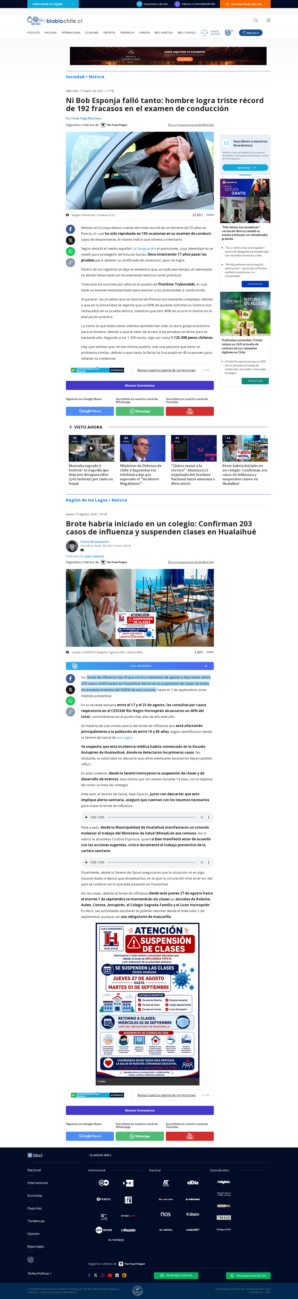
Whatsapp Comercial (179, 1275)
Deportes (109, 32)
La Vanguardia (144, 248)
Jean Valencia (94, 556)
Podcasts (33, 32)
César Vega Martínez (86, 118)
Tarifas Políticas (38, 1273)
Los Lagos (125, 737)
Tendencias (127, 32)
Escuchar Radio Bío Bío (246, 4)
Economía (92, 32)
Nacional (51, 32)
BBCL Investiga (163, 32)
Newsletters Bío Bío (156, 4)
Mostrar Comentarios (140, 385)
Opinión (144, 32)
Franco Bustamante (94, 542)
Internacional (71, 32)
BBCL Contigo (187, 32)
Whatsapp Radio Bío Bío (251, 1275)
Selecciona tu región (48, 4)
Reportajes (35, 1246)
